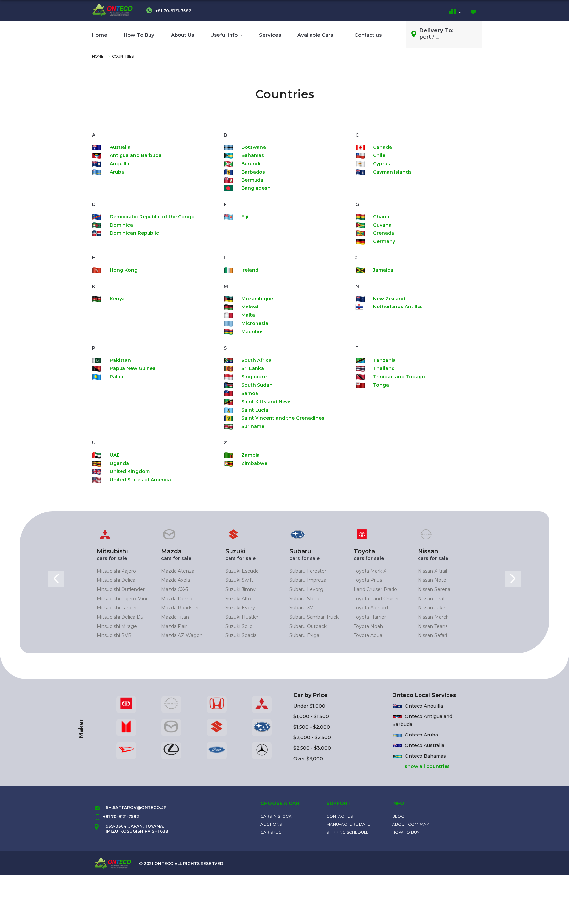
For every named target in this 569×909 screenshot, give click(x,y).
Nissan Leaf (431, 599)
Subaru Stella (304, 599)
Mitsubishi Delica (116, 580)
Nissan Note (432, 580)
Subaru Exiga (304, 635)
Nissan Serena (434, 589)
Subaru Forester (307, 571)
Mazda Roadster (180, 608)
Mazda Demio (177, 599)
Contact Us (339, 816)
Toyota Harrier (370, 617)
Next (513, 579)
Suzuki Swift (239, 580)
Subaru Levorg (306, 589)
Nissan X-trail (432, 571)
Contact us (368, 35)
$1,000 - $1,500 (311, 716)
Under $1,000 (309, 706)
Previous (56, 579)
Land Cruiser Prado (375, 589)
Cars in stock (275, 816)
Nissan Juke (431, 608)
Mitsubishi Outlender (121, 589)
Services (270, 35)
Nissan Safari (432, 635)
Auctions (271, 824)
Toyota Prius (368, 580)
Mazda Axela (175, 580)
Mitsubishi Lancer (117, 608)
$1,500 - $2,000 (311, 727)
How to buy (405, 832)
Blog (398, 816)
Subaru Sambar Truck (314, 617)
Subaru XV (301, 608)
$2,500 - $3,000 (312, 748)
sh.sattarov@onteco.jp (136, 807)
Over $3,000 (308, 759)
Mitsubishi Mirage (117, 626)
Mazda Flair (174, 626)
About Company (410, 824)
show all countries (427, 766)
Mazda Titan (175, 617)
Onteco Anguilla (424, 706)
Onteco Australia (424, 745)
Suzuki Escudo (242, 571)
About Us (182, 35)
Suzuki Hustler (241, 617)
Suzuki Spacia (241, 635)
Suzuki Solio (239, 626)
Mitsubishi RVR (114, 635)
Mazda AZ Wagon (182, 635)
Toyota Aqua (368, 635)
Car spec (270, 832)
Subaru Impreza (307, 580)
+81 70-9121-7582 (172, 10)
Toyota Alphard (371, 608)
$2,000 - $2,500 (312, 737)
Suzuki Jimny (240, 589)
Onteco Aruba (421, 735)
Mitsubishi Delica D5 (120, 617)
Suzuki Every (240, 608)
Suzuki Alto (238, 599)
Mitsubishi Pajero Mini (122, 599)
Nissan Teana (433, 626)
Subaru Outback (308, 626)
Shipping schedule (347, 832)
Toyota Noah (368, 626)
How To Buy (139, 35)
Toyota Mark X (370, 571)
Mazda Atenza (177, 571)
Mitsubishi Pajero (116, 571)
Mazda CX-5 (174, 589)
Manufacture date (348, 824)
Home (99, 35)
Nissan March (433, 617)
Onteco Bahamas (425, 756)
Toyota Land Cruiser (376, 599)
